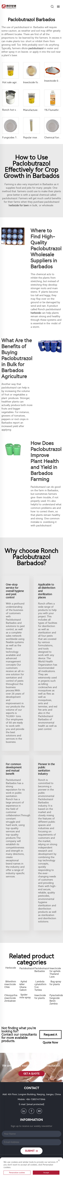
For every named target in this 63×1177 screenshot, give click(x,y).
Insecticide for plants (40, 996)
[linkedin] (24, 1111)
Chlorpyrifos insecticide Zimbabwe (10, 998)
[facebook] (31, 1111)
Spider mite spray (25, 996)
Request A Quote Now (50, 1036)
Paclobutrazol (25, 968)
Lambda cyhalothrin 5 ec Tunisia (40, 985)
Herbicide (10, 967)
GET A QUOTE (31, 1073)
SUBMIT (30, 1150)
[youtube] (39, 1111)
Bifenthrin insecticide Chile (10, 984)
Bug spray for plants (55, 983)
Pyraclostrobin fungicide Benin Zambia (56, 999)
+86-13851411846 (35, 1099)
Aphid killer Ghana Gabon (23, 985)
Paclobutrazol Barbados (40, 970)
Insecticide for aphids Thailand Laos (55, 972)
